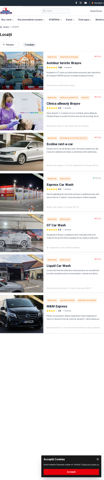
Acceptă (71, 472)
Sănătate (85, 97)
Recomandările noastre (30, 19)
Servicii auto (65, 179)
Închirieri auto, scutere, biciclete (73, 138)
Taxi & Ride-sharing (67, 300)
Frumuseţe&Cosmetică (69, 97)
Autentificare (96, 11)
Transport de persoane (69, 57)
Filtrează (10, 45)
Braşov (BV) (52, 57)
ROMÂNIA (54, 19)
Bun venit (6, 19)
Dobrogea (84, 19)
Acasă (6, 27)
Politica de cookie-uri (90, 465)
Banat (69, 19)
